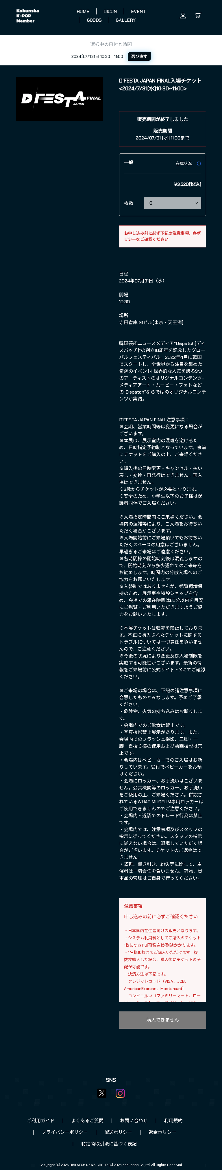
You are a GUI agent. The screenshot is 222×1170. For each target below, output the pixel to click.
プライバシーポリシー (65, 1132)
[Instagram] (120, 1093)
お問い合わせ (134, 1121)
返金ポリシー (162, 1132)
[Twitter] (101, 1093)
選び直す (139, 56)
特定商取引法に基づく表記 (109, 1144)
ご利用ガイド (41, 1121)
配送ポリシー (118, 1132)
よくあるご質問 (87, 1121)
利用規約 (173, 1121)
